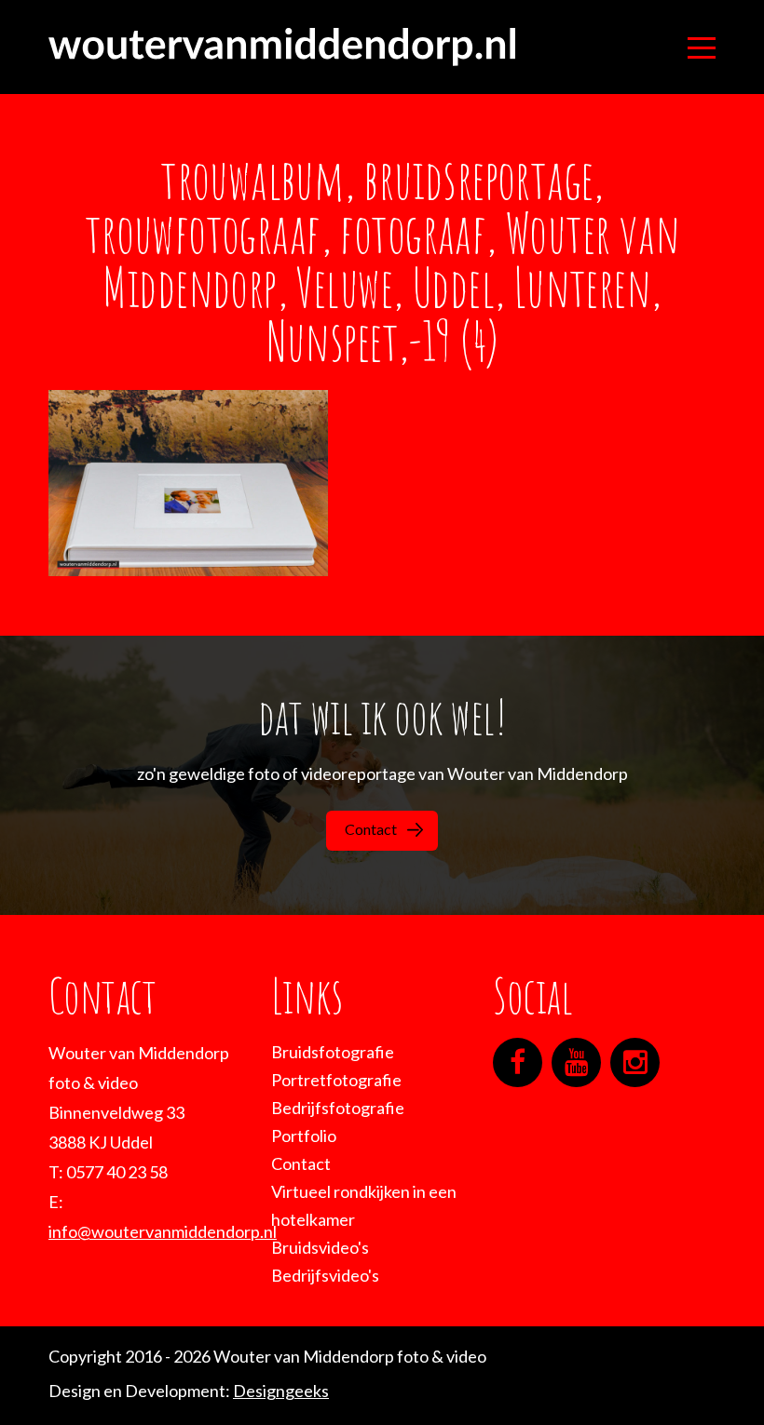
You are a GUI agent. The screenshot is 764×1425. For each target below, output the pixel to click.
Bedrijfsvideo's (325, 1275)
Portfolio (303, 1135)
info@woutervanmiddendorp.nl (162, 1231)
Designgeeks (281, 1390)
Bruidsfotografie (332, 1052)
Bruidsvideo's (320, 1247)
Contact (371, 829)
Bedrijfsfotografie (337, 1107)
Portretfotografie (336, 1079)
